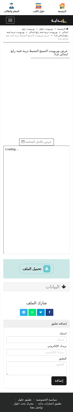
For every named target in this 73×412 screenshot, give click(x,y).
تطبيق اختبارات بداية (49, 403)
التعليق (63, 358)
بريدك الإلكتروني (57, 346)
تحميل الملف (32, 269)
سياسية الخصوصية (46, 399)
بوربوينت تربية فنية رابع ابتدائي (43, 32)
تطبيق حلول (25, 399)
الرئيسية (62, 11)
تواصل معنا (36, 407)
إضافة (59, 381)
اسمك (63, 333)
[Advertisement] (36, 98)
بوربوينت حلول (46, 29)
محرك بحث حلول (24, 403)
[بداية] (59, 20)
